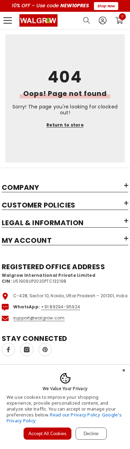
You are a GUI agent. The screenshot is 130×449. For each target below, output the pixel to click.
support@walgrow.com (39, 318)
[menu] (7, 20)
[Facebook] (8, 349)
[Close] (123, 371)
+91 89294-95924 (60, 307)
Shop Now (106, 6)
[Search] (87, 20)
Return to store (65, 125)
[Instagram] (26, 349)
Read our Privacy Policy (75, 415)
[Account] (102, 20)
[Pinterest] (45, 349)
